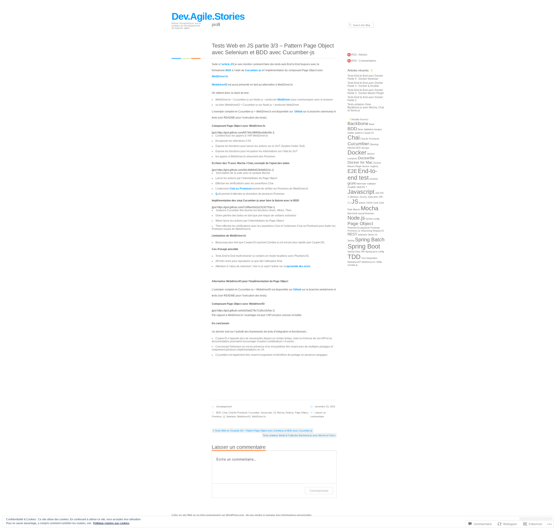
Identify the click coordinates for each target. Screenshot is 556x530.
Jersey (363, 197)
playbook (365, 227)
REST (352, 234)
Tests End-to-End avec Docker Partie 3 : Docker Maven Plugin (366, 92)
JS (274, 412)
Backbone (358, 123)
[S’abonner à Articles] (349, 55)
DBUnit (351, 147)
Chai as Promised (241, 188)
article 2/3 (228, 64)
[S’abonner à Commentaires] (349, 61)
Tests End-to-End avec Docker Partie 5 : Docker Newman (365, 77)
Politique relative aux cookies (111, 523)
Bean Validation (366, 129)
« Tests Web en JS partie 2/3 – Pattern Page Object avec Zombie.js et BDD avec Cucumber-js (262, 430)
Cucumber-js (253, 70)
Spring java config (374, 251)
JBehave (354, 197)
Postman (375, 227)
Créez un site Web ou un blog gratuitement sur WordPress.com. (208, 515)
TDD (354, 256)
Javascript (266, 412)
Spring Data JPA (356, 251)
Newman (369, 213)
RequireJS (378, 230)
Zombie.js (353, 265)
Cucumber (253, 412)
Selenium (231, 416)
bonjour (378, 129)
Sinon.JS (372, 234)
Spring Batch (369, 239)
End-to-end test (362, 174)
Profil (216, 24)
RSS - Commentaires (363, 60)
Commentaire (318, 490)
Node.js (290, 412)
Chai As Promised (237, 412)
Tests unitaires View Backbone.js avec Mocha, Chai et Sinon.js (366, 107)
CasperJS (368, 133)
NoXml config (372, 218)
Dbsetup (374, 144)
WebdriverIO (219, 84)
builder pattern (355, 133)
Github (298, 111)
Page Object (301, 412)
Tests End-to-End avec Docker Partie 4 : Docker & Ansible (365, 84)
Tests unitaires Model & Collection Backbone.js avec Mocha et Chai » (299, 435)
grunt (352, 183)
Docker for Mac (360, 162)
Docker (357, 152)
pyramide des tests (298, 266)
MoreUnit (352, 213)
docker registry (370, 166)
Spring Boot (364, 246)
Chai (224, 412)
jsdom (362, 202)
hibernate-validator (366, 183)
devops (365, 147)
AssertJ (364, 119)
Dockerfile (366, 158)
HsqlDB (352, 187)
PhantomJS (354, 227)
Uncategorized (224, 406)
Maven (356, 209)
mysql (361, 213)
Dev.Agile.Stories (208, 16)
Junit (375, 202)
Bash (371, 124)
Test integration (369, 258)
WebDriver (284, 99)
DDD (358, 147)
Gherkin (373, 179)
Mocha (280, 412)
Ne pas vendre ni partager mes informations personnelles (278, 515)
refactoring (366, 230)
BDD (228, 70)
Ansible (355, 119)
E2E (352, 171)
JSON (369, 202)
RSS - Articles (359, 54)
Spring (351, 240)
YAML (379, 262)
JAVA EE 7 (361, 187)
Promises (217, 416)
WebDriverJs (220, 76)
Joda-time (372, 197)
